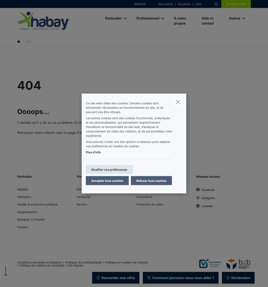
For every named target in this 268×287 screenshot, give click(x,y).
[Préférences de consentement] (16, 279)
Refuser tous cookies (151, 180)
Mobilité (22, 189)
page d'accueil (79, 133)
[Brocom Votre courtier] (208, 263)
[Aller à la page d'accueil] (59, 20)
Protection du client (150, 204)
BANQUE (140, 4)
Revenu (82, 204)
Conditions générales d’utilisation (39, 262)
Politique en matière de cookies (126, 262)
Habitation (24, 197)
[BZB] (236, 264)
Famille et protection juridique (37, 204)
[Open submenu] (125, 18)
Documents (165, 4)
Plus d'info (93, 152)
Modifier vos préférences (109, 169)
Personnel (83, 197)
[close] (178, 102)
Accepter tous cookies (107, 180)
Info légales (75, 265)
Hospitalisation (27, 212)
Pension (22, 227)
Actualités (184, 4)
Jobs (198, 4)
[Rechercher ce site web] (216, 4)
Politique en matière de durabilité (41, 265)
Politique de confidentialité (83, 262)
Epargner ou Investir (31, 219)
